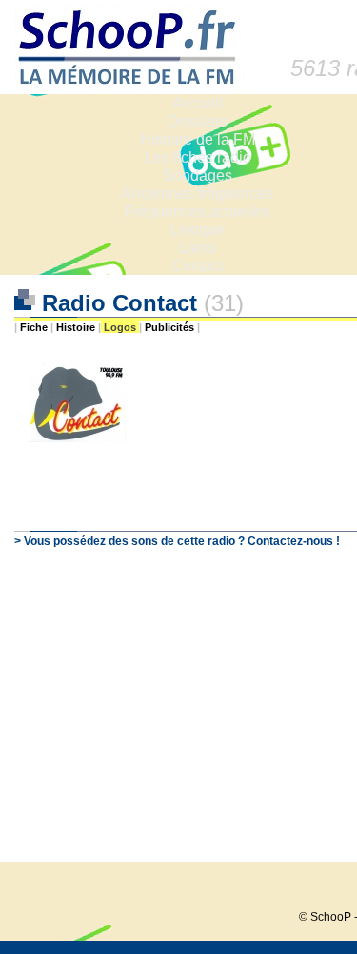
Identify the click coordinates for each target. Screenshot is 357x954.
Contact (197, 266)
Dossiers (198, 121)
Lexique (197, 230)
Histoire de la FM (197, 139)
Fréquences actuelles (197, 212)
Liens (197, 248)
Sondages (197, 175)
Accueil (197, 103)
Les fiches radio (198, 157)
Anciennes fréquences (197, 193)
